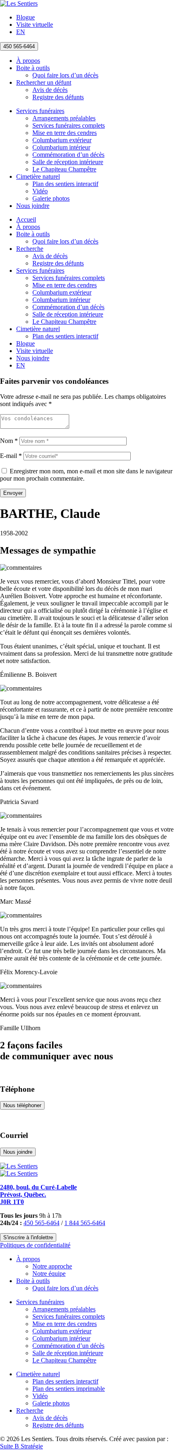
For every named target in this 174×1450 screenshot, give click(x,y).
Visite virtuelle (34, 24)
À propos (28, 60)
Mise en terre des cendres (64, 132)
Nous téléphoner (22, 1105)
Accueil (26, 219)
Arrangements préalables (63, 118)
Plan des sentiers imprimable (68, 1388)
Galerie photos (51, 198)
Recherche (29, 248)
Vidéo (40, 191)
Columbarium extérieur (61, 140)
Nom (9, 440)
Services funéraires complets (68, 125)
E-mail (11, 455)
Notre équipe (49, 1273)
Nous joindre (32, 205)
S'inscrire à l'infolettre (28, 1237)
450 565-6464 (19, 46)
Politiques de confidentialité (35, 1245)
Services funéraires (40, 110)
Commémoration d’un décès (68, 154)
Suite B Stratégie (21, 1446)
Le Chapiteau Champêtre (64, 169)
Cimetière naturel (38, 176)
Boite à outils (33, 67)
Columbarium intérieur (61, 147)
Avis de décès (50, 89)
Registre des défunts (58, 97)
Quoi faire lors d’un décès (65, 75)
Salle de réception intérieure (67, 161)
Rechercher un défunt (43, 82)
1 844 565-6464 (84, 1222)
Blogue (25, 17)
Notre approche (52, 1266)
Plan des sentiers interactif (65, 183)
